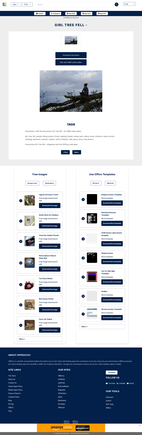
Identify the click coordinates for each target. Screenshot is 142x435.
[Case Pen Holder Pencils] (30, 246)
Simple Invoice (107, 253)
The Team (12, 376)
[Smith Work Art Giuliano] (30, 225)
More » (22, 339)
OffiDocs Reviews (66, 422)
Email (131, 383)
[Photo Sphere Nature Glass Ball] (30, 267)
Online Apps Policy (15, 386)
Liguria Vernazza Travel (48, 195)
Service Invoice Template (111, 309)
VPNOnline (62, 393)
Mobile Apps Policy (15, 390)
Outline (104, 291)
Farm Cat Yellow (45, 319)
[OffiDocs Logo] (4, 4)
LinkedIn (122, 383)
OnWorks (61, 379)
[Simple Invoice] (92, 262)
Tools (26, 4)
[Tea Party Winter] (30, 289)
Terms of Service (14, 393)
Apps (15, 4)
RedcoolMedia (63, 386)
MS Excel (110, 183)
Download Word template (112, 203)
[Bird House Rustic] (30, 309)
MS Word (96, 183)
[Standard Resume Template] (92, 223)
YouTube (112, 383)
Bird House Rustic (46, 299)
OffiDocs (61, 376)
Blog (10, 400)
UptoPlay (61, 383)
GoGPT (108, 401)
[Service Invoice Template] (92, 318)
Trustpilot (111, 372)
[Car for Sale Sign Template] (92, 281)
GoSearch (109, 397)
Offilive (108, 408)
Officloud (61, 407)
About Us (11, 379)
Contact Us (12, 383)
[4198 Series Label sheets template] (92, 243)
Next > (76, 152)
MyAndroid (62, 400)
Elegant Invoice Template (111, 195)
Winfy (60, 397)
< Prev (65, 152)
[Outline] (92, 300)
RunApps (61, 404)
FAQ (10, 411)
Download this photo (71, 55)
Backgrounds (32, 183)
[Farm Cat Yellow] (30, 330)
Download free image (49, 205)
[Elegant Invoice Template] (92, 204)
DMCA (10, 407)
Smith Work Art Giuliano (49, 215)
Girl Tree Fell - (71, 25)
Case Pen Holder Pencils (49, 235)
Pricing (11, 404)
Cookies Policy (13, 397)
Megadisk (61, 390)
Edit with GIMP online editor (71, 62)
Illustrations (49, 183)
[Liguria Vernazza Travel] (30, 205)
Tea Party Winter (46, 278)
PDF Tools (110, 404)
